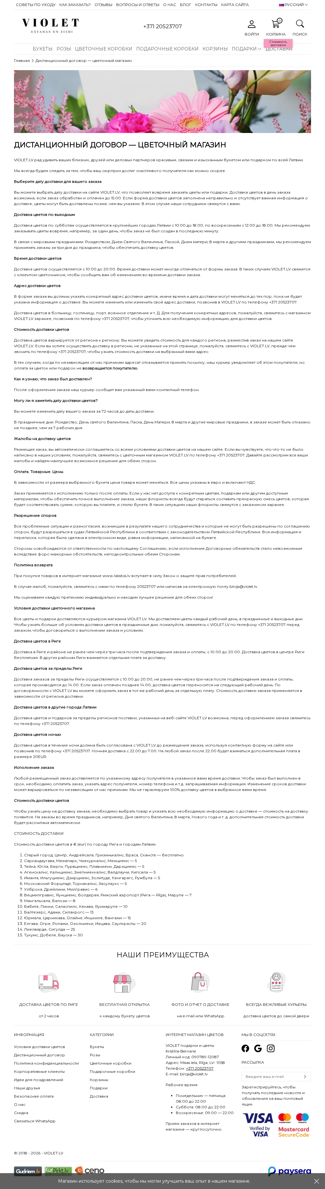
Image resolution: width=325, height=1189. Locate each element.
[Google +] (258, 1048)
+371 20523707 (200, 1068)
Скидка (21, 1112)
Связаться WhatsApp (34, 1121)
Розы (63, 49)
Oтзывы (103, 4)
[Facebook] (245, 1048)
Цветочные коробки (103, 49)
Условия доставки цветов (39, 1046)
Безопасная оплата (34, 1096)
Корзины (215, 49)
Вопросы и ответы (137, 4)
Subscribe (305, 1076)
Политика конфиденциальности (46, 1063)
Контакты (206, 4)
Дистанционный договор (39, 1055)
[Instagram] (271, 1048)
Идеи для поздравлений (38, 1079)
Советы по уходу (36, 4)
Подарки (244, 49)
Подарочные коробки (167, 49)
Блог (185, 4)
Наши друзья (27, 1088)
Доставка (279, 49)
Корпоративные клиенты (39, 1071)
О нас (169, 4)
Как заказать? (75, 4)
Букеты (43, 49)
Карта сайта (235, 4)
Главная (22, 60)
